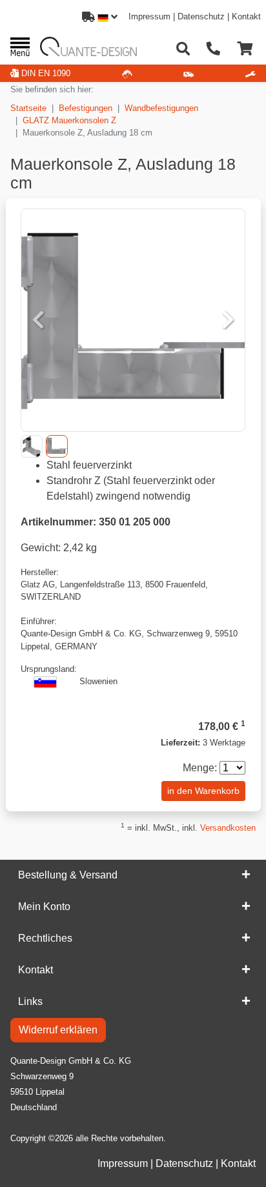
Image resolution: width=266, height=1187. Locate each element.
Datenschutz (201, 16)
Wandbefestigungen (161, 108)
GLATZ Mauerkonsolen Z (69, 120)
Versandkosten (228, 828)
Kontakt (246, 16)
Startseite (28, 108)
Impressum (149, 16)
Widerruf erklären (58, 1029)
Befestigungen (85, 108)
